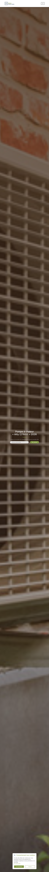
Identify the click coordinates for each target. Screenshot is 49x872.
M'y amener (34, 442)
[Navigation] (43, 3)
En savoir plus (17, 863)
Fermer (30, 866)
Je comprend (19, 866)
